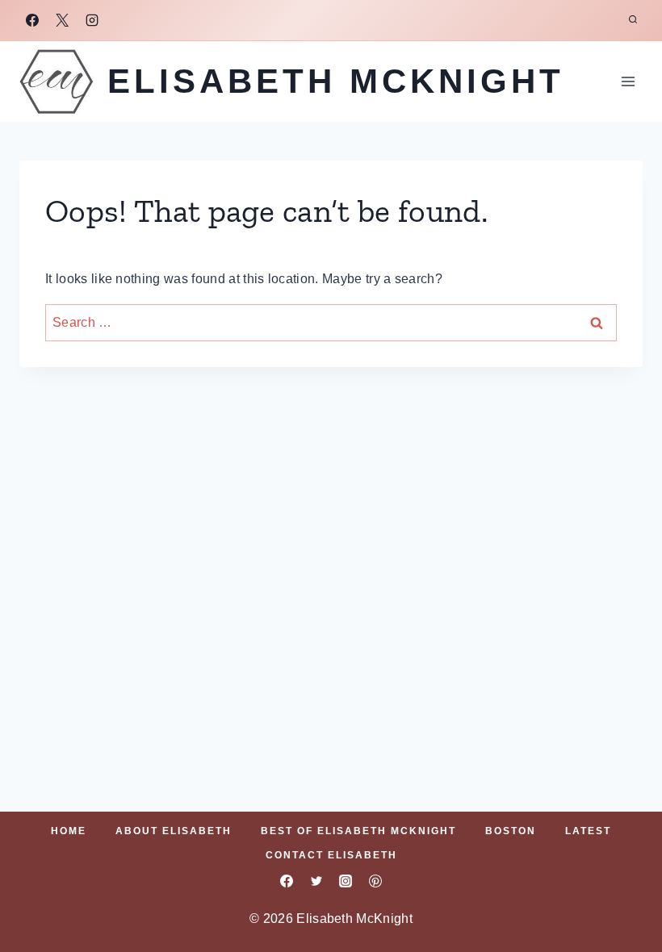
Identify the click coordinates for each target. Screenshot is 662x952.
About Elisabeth (173, 831)
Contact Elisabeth (331, 855)
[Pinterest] (375, 881)
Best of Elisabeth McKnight (358, 831)
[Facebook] (32, 20)
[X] (62, 20)
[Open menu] (628, 81)
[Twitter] (316, 881)
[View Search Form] (633, 20)
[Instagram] (92, 20)
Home (68, 831)
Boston (510, 831)
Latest (588, 831)
